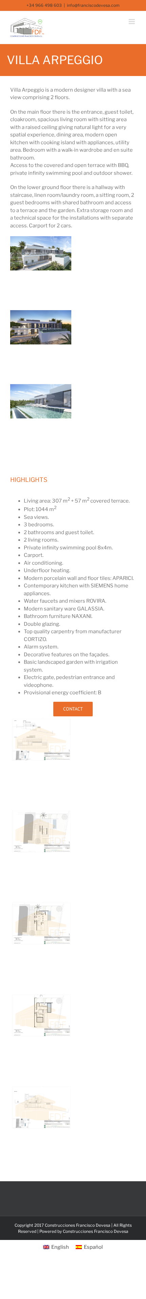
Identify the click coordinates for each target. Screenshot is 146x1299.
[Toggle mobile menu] (132, 21)
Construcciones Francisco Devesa (95, 1231)
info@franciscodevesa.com (93, 5)
